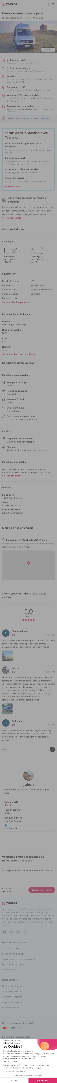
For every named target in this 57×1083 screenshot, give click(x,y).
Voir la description (11, 217)
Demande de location (42, 890)
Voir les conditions (12, 475)
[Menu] (51, 4)
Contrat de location (11, 991)
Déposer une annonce (13, 986)
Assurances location (12, 996)
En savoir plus (12, 186)
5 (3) (7, 18)
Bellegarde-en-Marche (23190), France (26, 18)
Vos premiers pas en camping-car (19, 959)
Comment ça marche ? (13, 948)
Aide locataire (9, 969)
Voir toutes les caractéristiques (18, 354)
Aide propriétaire (10, 1007)
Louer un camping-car (13, 953)
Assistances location (12, 1002)
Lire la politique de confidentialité (15, 1072)
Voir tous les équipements (16, 302)
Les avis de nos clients (13, 964)
